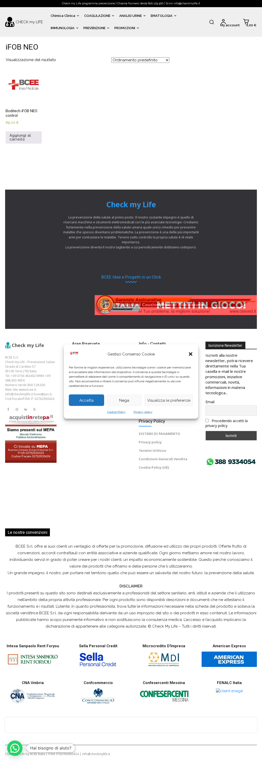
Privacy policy (143, 412)
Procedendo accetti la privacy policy (226, 423)
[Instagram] (17, 410)
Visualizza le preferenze (168, 400)
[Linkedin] (26, 410)
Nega (124, 400)
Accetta (86, 400)
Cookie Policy (116, 412)
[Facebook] (8, 410)
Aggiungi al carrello (20, 137)
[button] (190, 354)
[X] (34, 410)
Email (209, 401)
